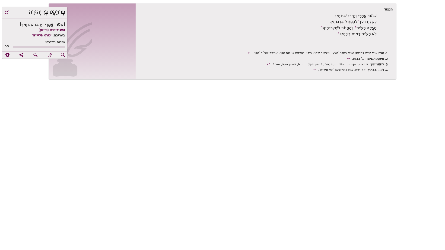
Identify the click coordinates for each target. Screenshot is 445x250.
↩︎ (249, 52)
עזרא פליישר (41, 35)
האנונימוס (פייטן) (51, 29)
